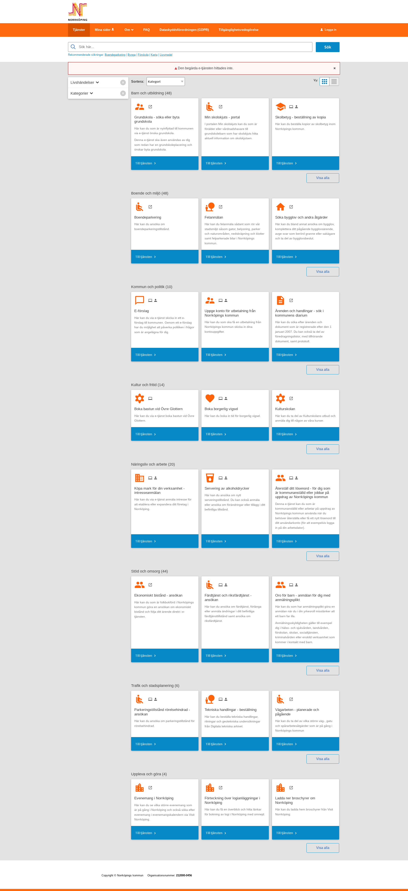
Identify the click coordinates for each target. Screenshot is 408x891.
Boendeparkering (115, 54)
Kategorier (79, 93)
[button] (123, 82)
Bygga (132, 54)
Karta (154, 54)
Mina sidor (102, 29)
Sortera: (137, 81)
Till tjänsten (143, 163)
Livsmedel (166, 54)
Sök (327, 47)
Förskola (143, 54)
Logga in (328, 29)
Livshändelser (82, 82)
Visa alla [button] (322, 178)
